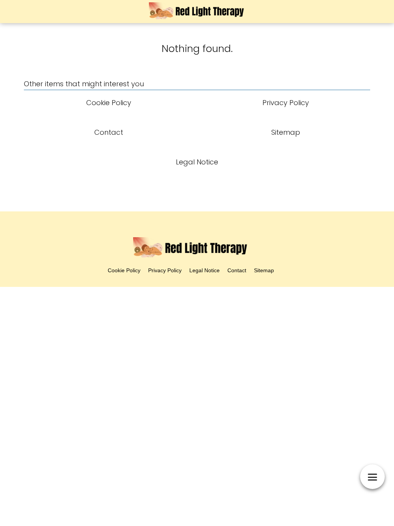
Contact (236, 270)
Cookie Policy (124, 270)
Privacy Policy (165, 270)
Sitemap (264, 270)
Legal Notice (204, 270)
